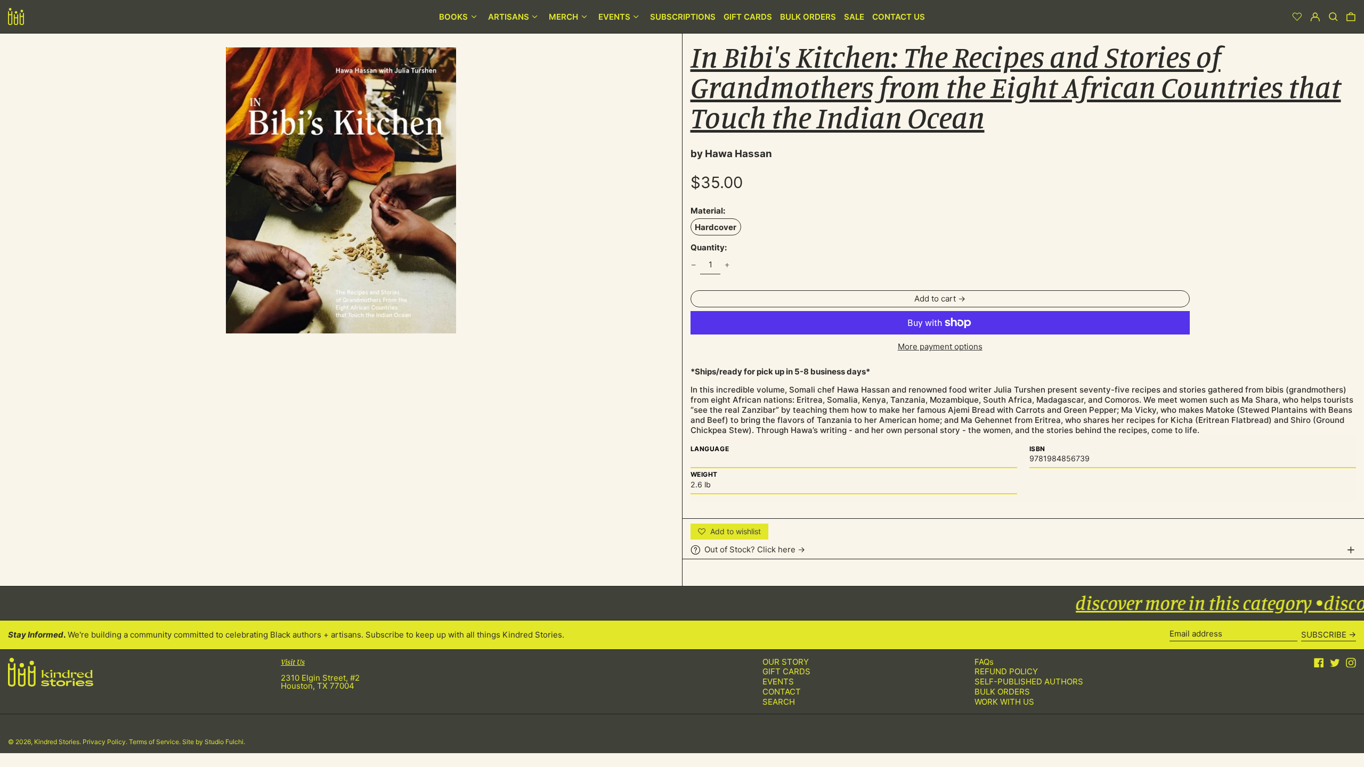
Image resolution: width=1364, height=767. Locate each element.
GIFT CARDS (786, 671)
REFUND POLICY (1006, 671)
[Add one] (727, 265)
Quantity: (709, 247)
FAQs (984, 662)
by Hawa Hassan (731, 154)
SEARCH (778, 702)
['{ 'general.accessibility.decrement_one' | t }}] (693, 265)
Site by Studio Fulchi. (213, 742)
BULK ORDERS (1002, 692)
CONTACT (781, 692)
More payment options (940, 346)
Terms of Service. (155, 742)
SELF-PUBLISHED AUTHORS (1029, 681)
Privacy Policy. (106, 742)
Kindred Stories (56, 742)
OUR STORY (785, 662)
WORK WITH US (1004, 702)
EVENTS (778, 681)
